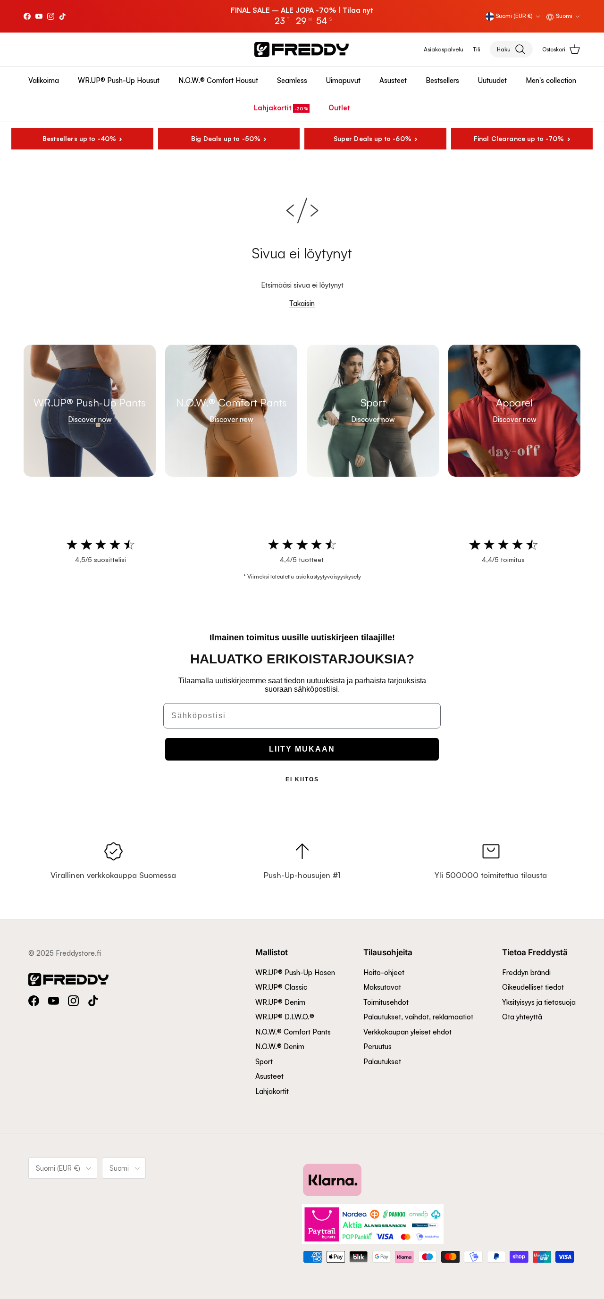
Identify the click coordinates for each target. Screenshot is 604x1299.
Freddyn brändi (526, 972)
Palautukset (382, 1061)
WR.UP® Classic (281, 987)
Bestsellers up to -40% (79, 138)
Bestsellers (442, 80)
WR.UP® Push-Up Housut (118, 80)
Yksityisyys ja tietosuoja (539, 1002)
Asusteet (393, 80)
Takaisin (302, 303)
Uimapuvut (343, 80)
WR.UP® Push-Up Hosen (295, 972)
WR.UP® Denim (280, 1002)
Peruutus (377, 1046)
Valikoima (43, 80)
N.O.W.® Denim (279, 1046)
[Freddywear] (301, 49)
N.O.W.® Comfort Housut (218, 80)
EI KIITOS (302, 779)
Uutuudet (492, 80)
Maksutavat (382, 987)
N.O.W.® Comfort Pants (293, 1031)
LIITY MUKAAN (302, 749)
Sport (264, 1061)
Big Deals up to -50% (225, 138)
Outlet (339, 107)
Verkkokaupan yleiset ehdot (407, 1031)
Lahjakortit (273, 107)
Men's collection (551, 80)
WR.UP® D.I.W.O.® (284, 1016)
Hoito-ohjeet (383, 972)
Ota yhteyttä (522, 1016)
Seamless (292, 80)
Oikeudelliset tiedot (533, 987)
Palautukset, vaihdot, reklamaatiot (418, 1016)
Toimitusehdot (386, 1002)
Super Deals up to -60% (372, 138)
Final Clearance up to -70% (519, 138)
